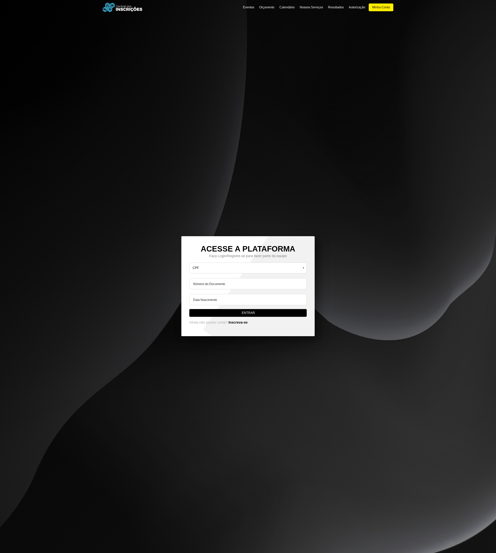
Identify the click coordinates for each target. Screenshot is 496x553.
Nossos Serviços (311, 7)
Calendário (287, 7)
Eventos (248, 7)
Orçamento (266, 7)
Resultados (336, 7)
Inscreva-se (238, 322)
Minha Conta (381, 7)
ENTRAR (248, 312)
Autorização (357, 7)
